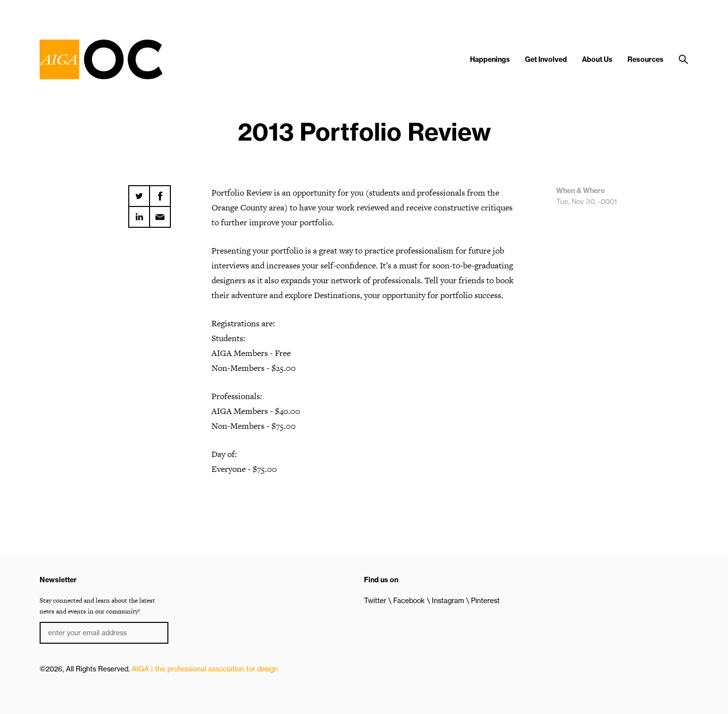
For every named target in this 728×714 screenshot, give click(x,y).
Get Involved (546, 59)
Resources (645, 59)
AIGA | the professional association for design (205, 668)
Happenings (490, 59)
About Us (597, 59)
